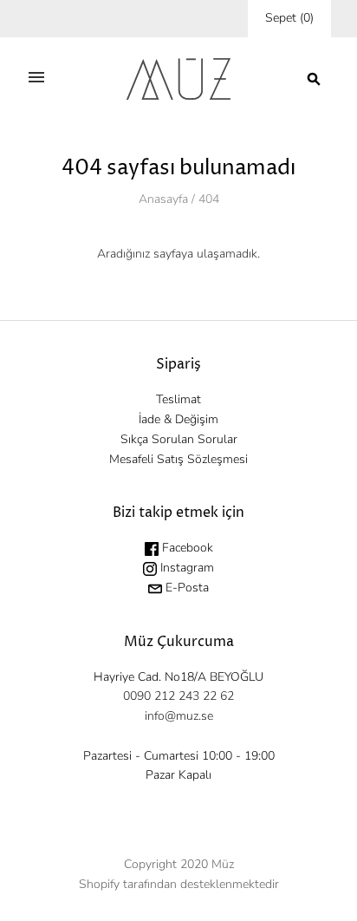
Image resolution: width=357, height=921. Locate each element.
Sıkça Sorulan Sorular (178, 439)
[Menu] (36, 79)
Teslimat (178, 399)
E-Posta (185, 587)
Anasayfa (163, 199)
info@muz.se (179, 716)
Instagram (185, 567)
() (289, 18)
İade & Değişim (178, 419)
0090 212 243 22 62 (178, 696)
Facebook (186, 547)
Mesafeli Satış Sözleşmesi (178, 459)
